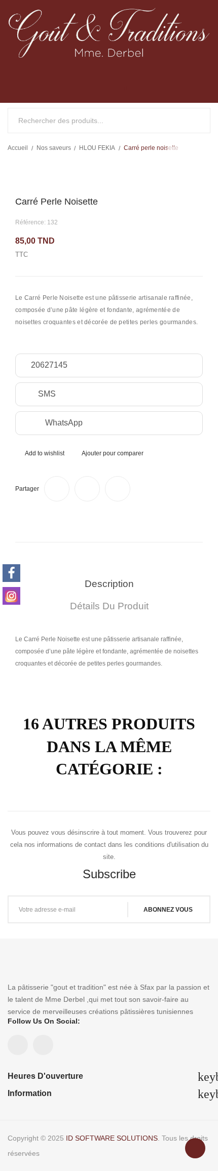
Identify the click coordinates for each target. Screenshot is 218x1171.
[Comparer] (75, 93)
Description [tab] (109, 583)
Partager (56, 488)
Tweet (87, 488)
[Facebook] (11, 573)
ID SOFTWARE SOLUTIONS (112, 1138)
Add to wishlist (44, 453)
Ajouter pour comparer (112, 453)
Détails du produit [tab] (109, 606)
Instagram (43, 1045)
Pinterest (117, 488)
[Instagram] (11, 596)
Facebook (18, 1045)
